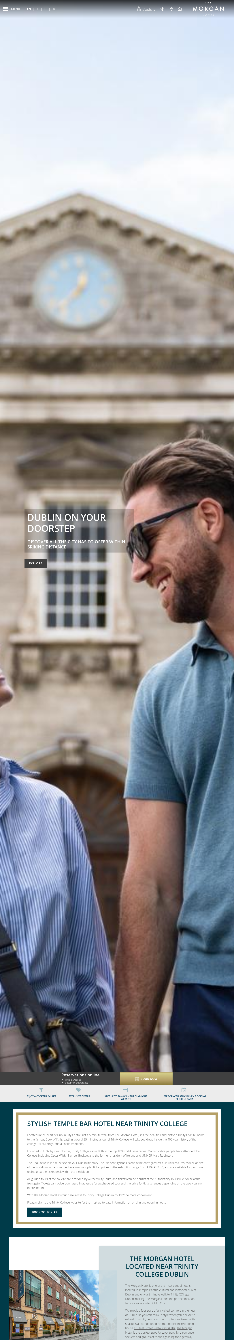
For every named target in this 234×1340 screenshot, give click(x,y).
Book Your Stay (44, 1212)
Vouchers (149, 10)
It (61, 9)
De (37, 9)
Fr (53, 9)
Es (45, 9)
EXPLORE (35, 563)
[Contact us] (180, 9)
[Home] (208, 9)
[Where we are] (171, 9)
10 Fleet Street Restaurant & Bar (154, 1328)
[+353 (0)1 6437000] (162, 9)
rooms (162, 1324)
